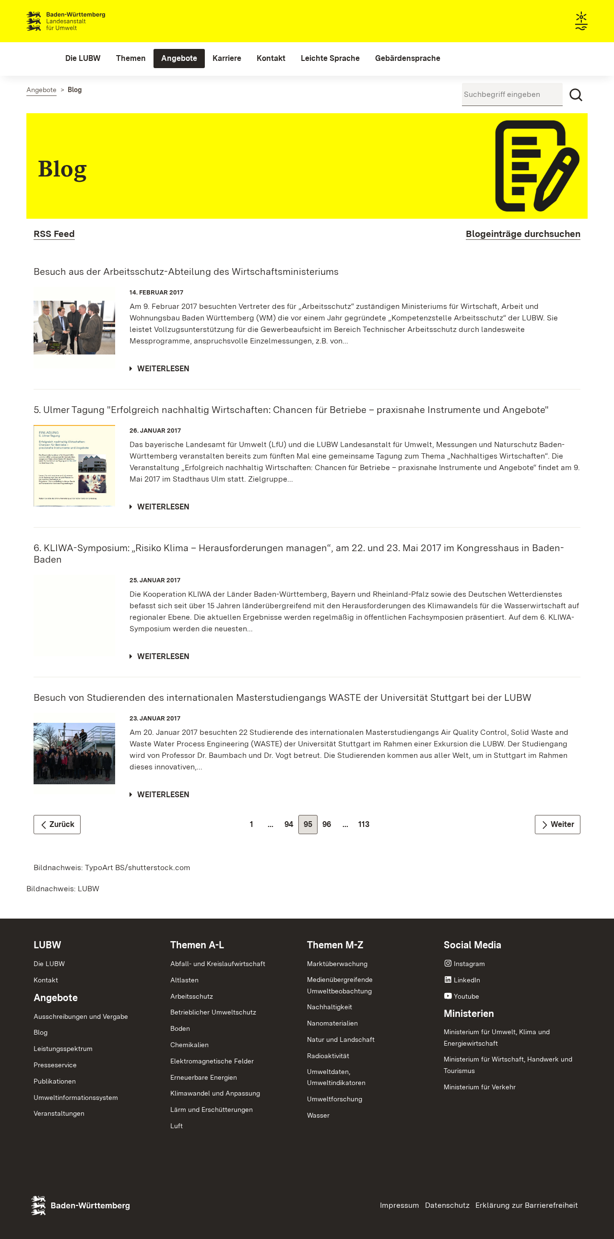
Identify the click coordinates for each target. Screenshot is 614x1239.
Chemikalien (189, 1045)
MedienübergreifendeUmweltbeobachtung (340, 985)
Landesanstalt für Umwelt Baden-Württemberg (83, 21)
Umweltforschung (334, 1099)
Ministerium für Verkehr (480, 1087)
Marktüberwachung (337, 964)
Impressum (399, 1205)
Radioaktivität (328, 1056)
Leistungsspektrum (63, 1048)
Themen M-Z (335, 945)
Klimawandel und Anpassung (215, 1093)
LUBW (47, 945)
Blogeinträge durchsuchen (523, 233)
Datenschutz (447, 1205)
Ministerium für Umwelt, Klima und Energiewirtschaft (497, 1037)
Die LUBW (49, 964)
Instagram (469, 964)
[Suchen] (576, 94)
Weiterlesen (163, 368)
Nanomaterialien (332, 1023)
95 (311, 827)
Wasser (318, 1115)
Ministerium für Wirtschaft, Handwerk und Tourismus (508, 1064)
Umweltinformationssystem (76, 1097)
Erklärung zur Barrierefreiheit (526, 1205)
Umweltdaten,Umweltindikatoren (336, 1077)
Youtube (466, 996)
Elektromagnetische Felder (212, 1061)
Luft (176, 1126)
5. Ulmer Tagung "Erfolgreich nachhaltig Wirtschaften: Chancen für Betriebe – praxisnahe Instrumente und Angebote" (291, 409)
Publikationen (55, 1081)
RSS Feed (54, 233)
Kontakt (46, 980)
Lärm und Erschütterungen (211, 1109)
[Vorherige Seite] (57, 824)
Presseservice (55, 1065)
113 (366, 827)
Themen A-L (197, 945)
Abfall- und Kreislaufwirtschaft (217, 964)
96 (329, 827)
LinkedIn (467, 980)
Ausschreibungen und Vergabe (81, 1016)
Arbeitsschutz (191, 996)
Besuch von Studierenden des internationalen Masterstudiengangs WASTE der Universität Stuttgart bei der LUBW (282, 697)
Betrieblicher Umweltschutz (213, 1012)
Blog (40, 1032)
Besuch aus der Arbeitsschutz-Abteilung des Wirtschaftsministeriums (186, 271)
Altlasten (184, 980)
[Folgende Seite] (557, 824)
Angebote (56, 997)
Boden (180, 1028)
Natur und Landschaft (341, 1039)
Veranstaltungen (59, 1113)
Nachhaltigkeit (329, 1007)
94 (291, 827)
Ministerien (469, 1013)
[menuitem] (83, 58)
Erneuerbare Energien (203, 1077)
